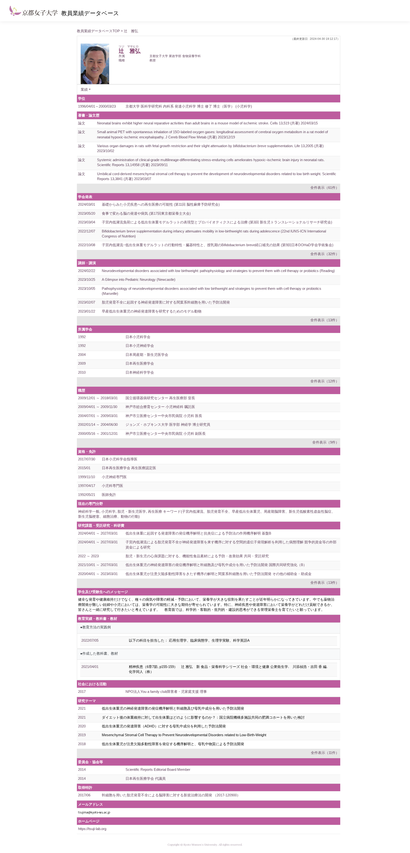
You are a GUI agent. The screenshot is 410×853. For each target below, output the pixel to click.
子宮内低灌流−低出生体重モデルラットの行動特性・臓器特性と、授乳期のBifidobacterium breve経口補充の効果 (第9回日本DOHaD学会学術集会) (217, 245)
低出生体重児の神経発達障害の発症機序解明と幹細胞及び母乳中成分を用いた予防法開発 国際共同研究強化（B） (216, 565)
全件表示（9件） (325, 442)
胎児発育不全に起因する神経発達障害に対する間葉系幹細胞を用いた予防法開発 (166, 302)
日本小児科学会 (138, 337)
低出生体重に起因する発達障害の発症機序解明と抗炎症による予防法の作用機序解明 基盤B (198, 533)
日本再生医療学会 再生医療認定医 (129, 468)
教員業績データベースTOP (98, 31)
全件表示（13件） (324, 320)
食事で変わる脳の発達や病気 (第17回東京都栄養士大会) (146, 213)
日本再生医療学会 (140, 363)
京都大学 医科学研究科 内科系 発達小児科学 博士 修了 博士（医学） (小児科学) (189, 106)
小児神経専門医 (114, 477)
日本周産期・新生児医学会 (147, 355)
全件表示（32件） (324, 254)
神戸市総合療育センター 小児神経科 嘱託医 (160, 407)
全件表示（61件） (324, 188)
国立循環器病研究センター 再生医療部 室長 (160, 398)
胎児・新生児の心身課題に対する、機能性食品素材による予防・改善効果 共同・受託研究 (197, 556)
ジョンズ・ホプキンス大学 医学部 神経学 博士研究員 (168, 424)
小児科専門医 (112, 486)
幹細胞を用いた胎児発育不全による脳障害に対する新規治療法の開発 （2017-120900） (171, 795)
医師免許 (109, 495)
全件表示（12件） (324, 381)
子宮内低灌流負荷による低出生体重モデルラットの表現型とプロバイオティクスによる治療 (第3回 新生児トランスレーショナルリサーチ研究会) (217, 222)
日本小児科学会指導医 (119, 459)
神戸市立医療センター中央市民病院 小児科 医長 (164, 416)
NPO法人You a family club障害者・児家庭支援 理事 (166, 692)
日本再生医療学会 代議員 (146, 778)
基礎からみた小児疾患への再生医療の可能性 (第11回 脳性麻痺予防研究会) (161, 204)
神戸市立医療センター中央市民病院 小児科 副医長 (166, 433)
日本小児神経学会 (140, 346)
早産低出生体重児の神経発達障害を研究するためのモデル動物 (151, 311)
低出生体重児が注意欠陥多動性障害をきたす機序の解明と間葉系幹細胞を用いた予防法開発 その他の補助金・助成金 (219, 574)
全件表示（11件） (325, 753)
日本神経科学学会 (140, 372)
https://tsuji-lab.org (92, 829)
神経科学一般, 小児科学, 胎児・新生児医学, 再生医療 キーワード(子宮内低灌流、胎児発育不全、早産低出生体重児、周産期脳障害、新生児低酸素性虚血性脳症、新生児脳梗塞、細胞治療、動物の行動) (206, 513)
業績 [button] (84, 89)
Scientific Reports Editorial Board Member (158, 769)
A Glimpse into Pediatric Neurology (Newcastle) (138, 279)
